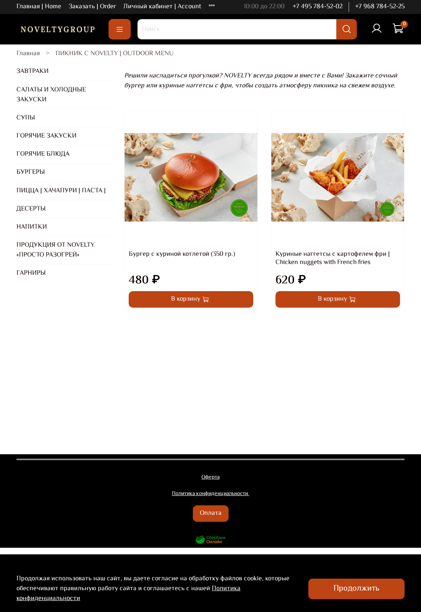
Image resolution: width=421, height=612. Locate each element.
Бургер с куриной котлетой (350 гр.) (182, 254)
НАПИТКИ (31, 227)
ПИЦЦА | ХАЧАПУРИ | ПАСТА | (61, 191)
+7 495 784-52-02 (317, 7)
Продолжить (356, 588)
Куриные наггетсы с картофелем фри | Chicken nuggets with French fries (332, 258)
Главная (28, 54)
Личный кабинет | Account (162, 7)
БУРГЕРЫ (30, 172)
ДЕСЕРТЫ (31, 209)
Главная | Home (38, 7)
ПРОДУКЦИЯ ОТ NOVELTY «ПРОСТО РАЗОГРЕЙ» (55, 250)
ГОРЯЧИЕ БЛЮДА (42, 154)
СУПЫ (25, 118)
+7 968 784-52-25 (380, 7)
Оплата (211, 513)
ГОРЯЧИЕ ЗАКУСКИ (46, 136)
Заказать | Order (92, 7)
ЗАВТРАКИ (32, 71)
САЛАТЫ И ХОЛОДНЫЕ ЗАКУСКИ (51, 95)
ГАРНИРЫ (31, 273)
